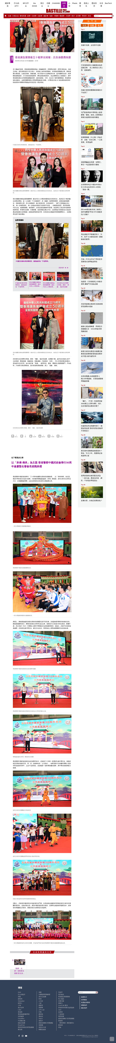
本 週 (92, 25)
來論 (59, 1027)
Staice (41, 1018)
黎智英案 (23, 16)
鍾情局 (20, 999)
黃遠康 (20, 1012)
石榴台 (48, 4)
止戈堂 (41, 1001)
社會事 (34, 16)
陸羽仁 (20, 1003)
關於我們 (84, 1008)
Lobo (19, 1010)
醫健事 (62, 16)
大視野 (68, 16)
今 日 (84, 25)
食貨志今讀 (42, 1027)
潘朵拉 (41, 1016)
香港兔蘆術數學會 (24, 1014)
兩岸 (73, 16)
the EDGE (34, 4)
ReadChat (21, 1025)
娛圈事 (64, 4)
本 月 (99, 25)
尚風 (40, 1012)
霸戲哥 (41, 1005)
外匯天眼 (61, 1001)
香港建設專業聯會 (64, 996)
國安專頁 (7, 4)
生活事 (101, 4)
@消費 (78, 16)
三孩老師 (61, 1014)
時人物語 (61, 999)
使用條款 (84, 1000)
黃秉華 (41, 1007)
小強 (19, 1005)
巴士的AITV (16, 4)
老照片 (41, 1020)
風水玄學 (21, 1007)
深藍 (19, 996)
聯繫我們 (84, 1005)
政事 (29, 16)
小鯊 (40, 1003)
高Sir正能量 (42, 996)
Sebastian (21, 1001)
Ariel (19, 992)
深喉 (40, 992)
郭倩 (40, 999)
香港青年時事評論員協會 (66, 1007)
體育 (80, 4)
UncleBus (21, 1018)
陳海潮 (60, 1025)
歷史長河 (94, 4)
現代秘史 (61, 994)
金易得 (60, 1012)
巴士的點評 (21, 994)
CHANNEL (56, 3)
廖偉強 (41, 1014)
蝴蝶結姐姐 (42, 1029)
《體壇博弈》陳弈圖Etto (66, 1023)
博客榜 (84, 16)
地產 (51, 16)
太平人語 (41, 1010)
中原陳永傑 (21, 1020)
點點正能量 (21, 1023)
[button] (65, 267)
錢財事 (46, 16)
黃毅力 (60, 1003)
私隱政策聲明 (85, 1002)
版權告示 (84, 997)
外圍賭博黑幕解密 (44, 994)
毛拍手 (60, 992)
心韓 (69, 4)
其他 (89, 16)
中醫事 (56, 16)
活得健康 (21, 1016)
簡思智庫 (61, 1016)
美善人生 (86, 4)
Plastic (74, 3)
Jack (59, 1010)
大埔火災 (15, 16)
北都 (9, 16)
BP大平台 (26, 4)
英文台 (42, 4)
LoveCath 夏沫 (63, 1005)
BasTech (108, 3)
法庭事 (40, 16)
